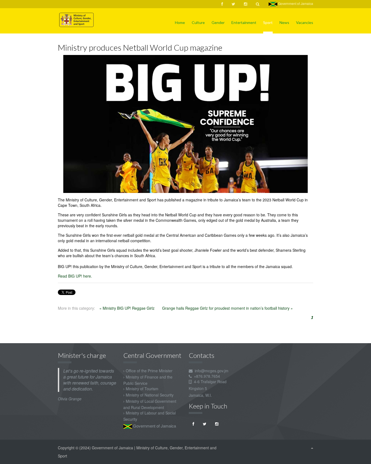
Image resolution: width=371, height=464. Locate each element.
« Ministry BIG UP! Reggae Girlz (127, 308)
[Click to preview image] (185, 123)
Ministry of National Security (150, 395)
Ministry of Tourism (142, 388)
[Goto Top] (312, 448)
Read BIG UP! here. (75, 276)
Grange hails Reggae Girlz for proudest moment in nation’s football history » (227, 308)
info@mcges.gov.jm (211, 370)
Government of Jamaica (295, 3)
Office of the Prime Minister (149, 370)
